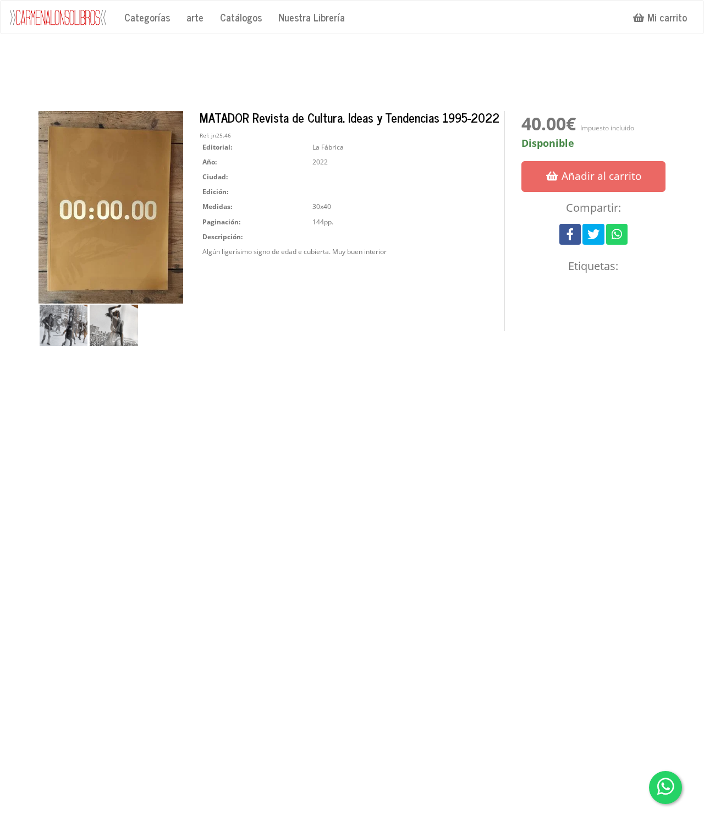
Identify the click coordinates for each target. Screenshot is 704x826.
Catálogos (241, 17)
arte (195, 17)
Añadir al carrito (600, 176)
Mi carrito (666, 17)
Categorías (147, 17)
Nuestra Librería (311, 17)
